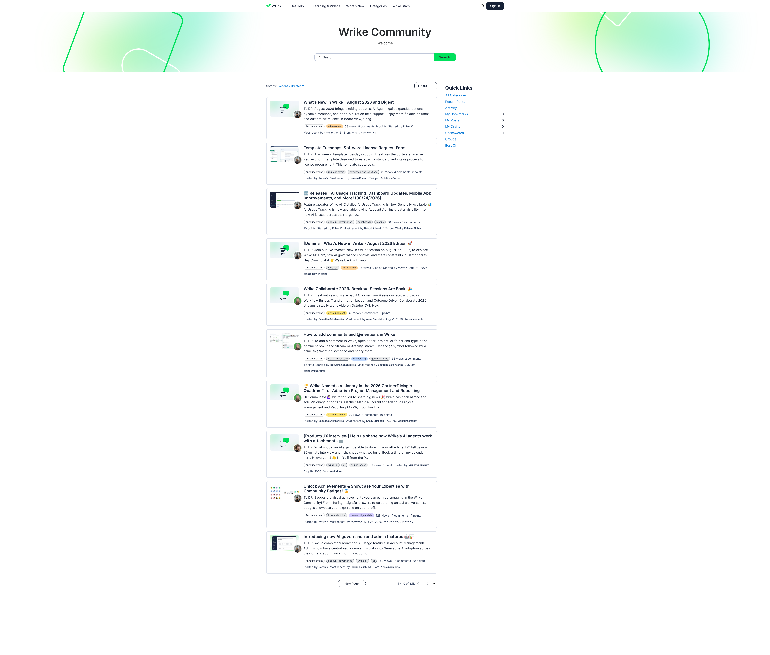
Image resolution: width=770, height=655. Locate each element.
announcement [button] (336, 312)
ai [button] (344, 464)
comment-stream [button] (338, 358)
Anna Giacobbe (375, 319)
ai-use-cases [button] (358, 464)
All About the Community (398, 521)
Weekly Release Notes (408, 228)
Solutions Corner (390, 178)
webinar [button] (332, 267)
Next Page (352, 583)
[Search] (482, 6)
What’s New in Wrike (364, 132)
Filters (422, 85)
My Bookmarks (474, 114)
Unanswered (474, 133)
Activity (451, 108)
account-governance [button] (340, 221)
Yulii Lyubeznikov (419, 464)
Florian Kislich (359, 566)
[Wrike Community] (274, 6)
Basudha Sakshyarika (331, 319)
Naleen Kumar (359, 178)
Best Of (450, 145)
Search (444, 57)
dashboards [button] (364, 221)
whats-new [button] (334, 126)
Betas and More (332, 471)
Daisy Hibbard (372, 228)
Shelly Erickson (375, 420)
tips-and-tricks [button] (336, 515)
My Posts (474, 120)
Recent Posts (455, 102)
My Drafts (474, 126)
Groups (450, 139)
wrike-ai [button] (333, 464)
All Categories (456, 95)
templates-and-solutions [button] (363, 171)
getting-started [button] (379, 358)
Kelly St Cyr (331, 132)
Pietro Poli (356, 521)
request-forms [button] (336, 171)
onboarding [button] (359, 358)
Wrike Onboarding (314, 370)
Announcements (414, 319)
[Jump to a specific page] (434, 583)
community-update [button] (361, 515)
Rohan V (408, 126)
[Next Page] (427, 583)
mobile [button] (380, 221)
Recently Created (290, 86)
